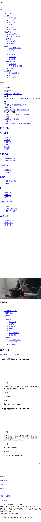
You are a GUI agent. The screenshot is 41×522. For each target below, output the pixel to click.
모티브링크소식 (15, 73)
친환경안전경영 (10, 211)
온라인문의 (13, 75)
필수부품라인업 (15, 34)
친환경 (11, 68)
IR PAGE (7, 13)
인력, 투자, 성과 (15, 48)
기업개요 (12, 23)
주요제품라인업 (15, 36)
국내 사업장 (4, 355)
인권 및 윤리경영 (15, 66)
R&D (6, 46)
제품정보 (7, 32)
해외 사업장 (14, 355)
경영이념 (12, 18)
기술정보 (7, 39)
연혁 (10, 25)
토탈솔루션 (13, 41)
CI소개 (11, 27)
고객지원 (7, 71)
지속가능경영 (9, 61)
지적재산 (12, 29)
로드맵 (11, 50)
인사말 (11, 20)
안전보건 (12, 64)
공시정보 (12, 54)
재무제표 (12, 57)
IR (5, 52)
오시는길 (12, 78)
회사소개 (7, 16)
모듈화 (11, 43)
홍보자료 (12, 59)
